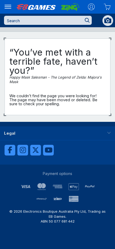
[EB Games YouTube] (48, 150)
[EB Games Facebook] (10, 150)
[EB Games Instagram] (22, 150)
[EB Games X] (35, 150)
